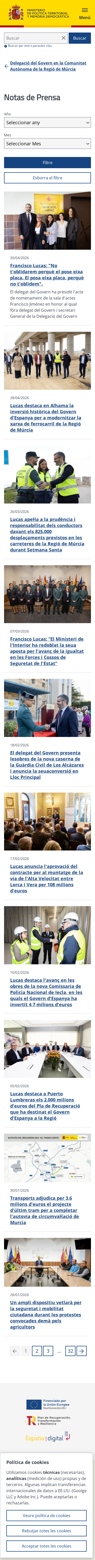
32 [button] (70, 1350)
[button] (82, 1351)
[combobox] (47, 122)
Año (7, 114)
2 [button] (36, 1350)
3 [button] (48, 1350)
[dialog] (46, 1505)
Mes (7, 135)
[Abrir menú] (85, 13)
